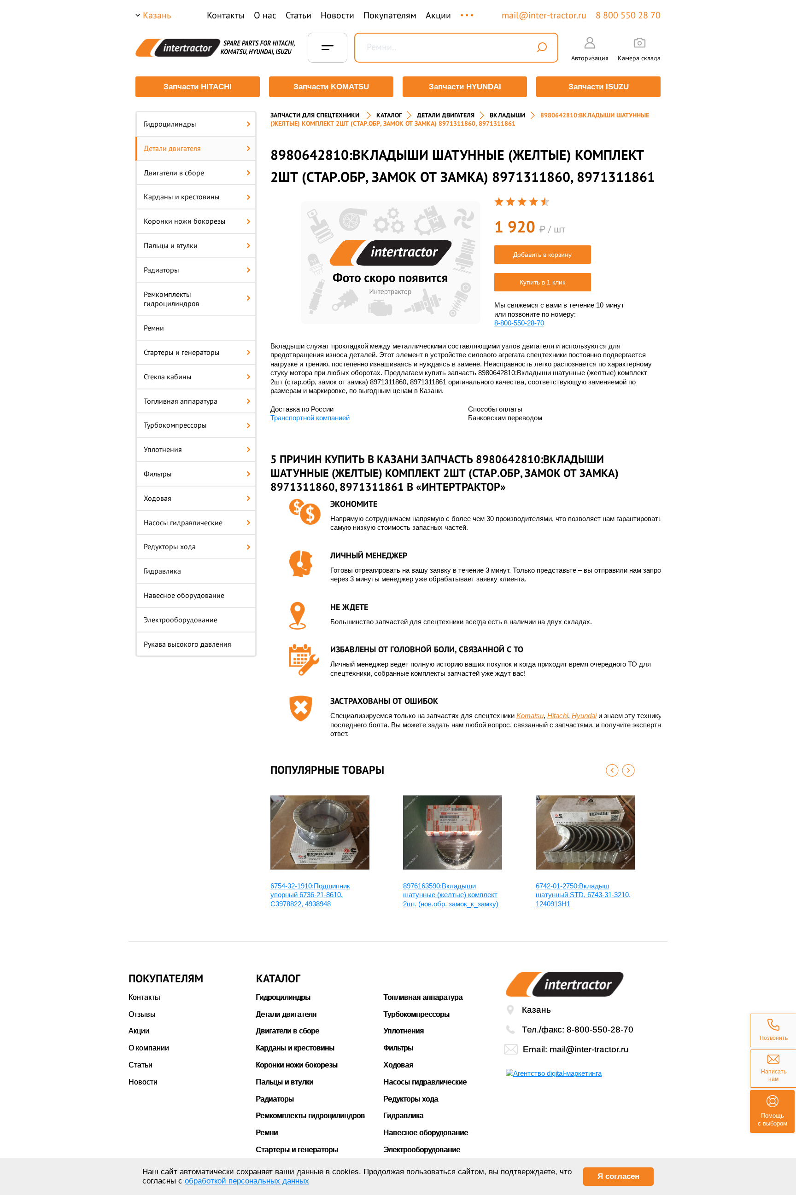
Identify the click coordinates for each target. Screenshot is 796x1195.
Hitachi (557, 715)
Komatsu (530, 715)
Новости (337, 15)
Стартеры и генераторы (182, 352)
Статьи (298, 15)
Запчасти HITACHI (198, 86)
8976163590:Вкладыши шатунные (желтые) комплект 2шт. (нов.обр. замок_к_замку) (450, 895)
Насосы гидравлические (183, 522)
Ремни (154, 327)
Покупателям (389, 15)
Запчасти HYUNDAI (465, 86)
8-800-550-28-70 (519, 323)
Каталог (389, 115)
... (467, 11)
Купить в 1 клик (542, 282)
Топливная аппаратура (180, 401)
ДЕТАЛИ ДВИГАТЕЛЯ (445, 115)
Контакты (226, 15)
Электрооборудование (180, 619)
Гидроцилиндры (170, 123)
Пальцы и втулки (171, 245)
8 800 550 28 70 (628, 15)
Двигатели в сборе (174, 172)
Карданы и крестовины (182, 196)
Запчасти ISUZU (598, 86)
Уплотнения (163, 449)
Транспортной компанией (310, 418)
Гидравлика (162, 570)
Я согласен (618, 1176)
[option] (390, 262)
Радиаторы (161, 269)
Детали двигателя (172, 148)
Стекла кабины (168, 376)
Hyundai (584, 715)
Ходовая (157, 498)
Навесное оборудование (184, 595)
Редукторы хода (170, 546)
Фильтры (158, 473)
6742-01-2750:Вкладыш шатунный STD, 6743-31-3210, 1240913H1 (583, 895)
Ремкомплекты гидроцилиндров (171, 299)
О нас (265, 15)
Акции (438, 15)
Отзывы (142, 1014)
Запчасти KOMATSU (331, 86)
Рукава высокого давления (187, 644)
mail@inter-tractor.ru (544, 15)
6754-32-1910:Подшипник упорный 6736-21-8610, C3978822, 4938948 (310, 895)
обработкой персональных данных (247, 1181)
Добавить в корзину (542, 254)
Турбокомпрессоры (175, 424)
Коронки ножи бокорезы (185, 221)
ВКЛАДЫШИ (507, 115)
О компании (149, 1048)
